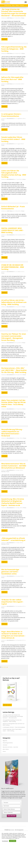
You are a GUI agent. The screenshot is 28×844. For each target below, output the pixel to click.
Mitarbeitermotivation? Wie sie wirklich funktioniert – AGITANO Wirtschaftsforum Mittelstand (13, 466)
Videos (17, 5)
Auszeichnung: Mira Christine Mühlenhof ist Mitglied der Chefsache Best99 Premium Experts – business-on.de (12, 502)
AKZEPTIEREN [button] (12, 840)
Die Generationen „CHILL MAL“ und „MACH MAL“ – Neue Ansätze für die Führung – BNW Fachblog (14, 370)
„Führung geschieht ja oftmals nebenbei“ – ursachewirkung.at (13, 539)
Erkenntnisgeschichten (8, 742)
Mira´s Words (6, 749)
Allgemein (5, 740)
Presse (22, 18)
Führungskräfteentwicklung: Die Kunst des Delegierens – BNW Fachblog (13, 49)
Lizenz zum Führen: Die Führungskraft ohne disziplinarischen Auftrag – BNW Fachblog (13, 174)
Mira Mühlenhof (10, 118)
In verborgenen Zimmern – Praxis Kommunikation (11, 115)
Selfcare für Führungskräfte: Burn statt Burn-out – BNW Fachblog (12, 79)
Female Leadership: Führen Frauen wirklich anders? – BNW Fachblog (13, 139)
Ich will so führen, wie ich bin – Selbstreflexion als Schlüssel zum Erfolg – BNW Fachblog (13, 302)
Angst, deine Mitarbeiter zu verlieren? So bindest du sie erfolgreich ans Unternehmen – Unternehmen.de (13, 635)
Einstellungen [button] (5, 841)
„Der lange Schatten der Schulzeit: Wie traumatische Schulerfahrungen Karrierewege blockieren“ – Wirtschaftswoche (13, 12)
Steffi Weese (10, 18)
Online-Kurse (7, 5)
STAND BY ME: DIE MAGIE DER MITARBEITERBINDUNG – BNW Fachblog (12, 267)
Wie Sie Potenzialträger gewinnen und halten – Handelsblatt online (10, 572)
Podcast (22, 5)
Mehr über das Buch (7, 705)
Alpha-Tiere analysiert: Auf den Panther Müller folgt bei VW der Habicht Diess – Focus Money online (13, 403)
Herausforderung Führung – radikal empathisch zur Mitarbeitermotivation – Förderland (12, 432)
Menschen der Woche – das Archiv (10, 747)
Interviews (3, 471)
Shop (13, 5)
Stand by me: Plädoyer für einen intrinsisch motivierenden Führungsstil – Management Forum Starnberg (13, 337)
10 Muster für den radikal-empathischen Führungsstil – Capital (12, 602)
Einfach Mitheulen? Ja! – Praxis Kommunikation (13, 207)
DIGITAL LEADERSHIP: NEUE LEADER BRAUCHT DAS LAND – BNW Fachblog (12, 230)
